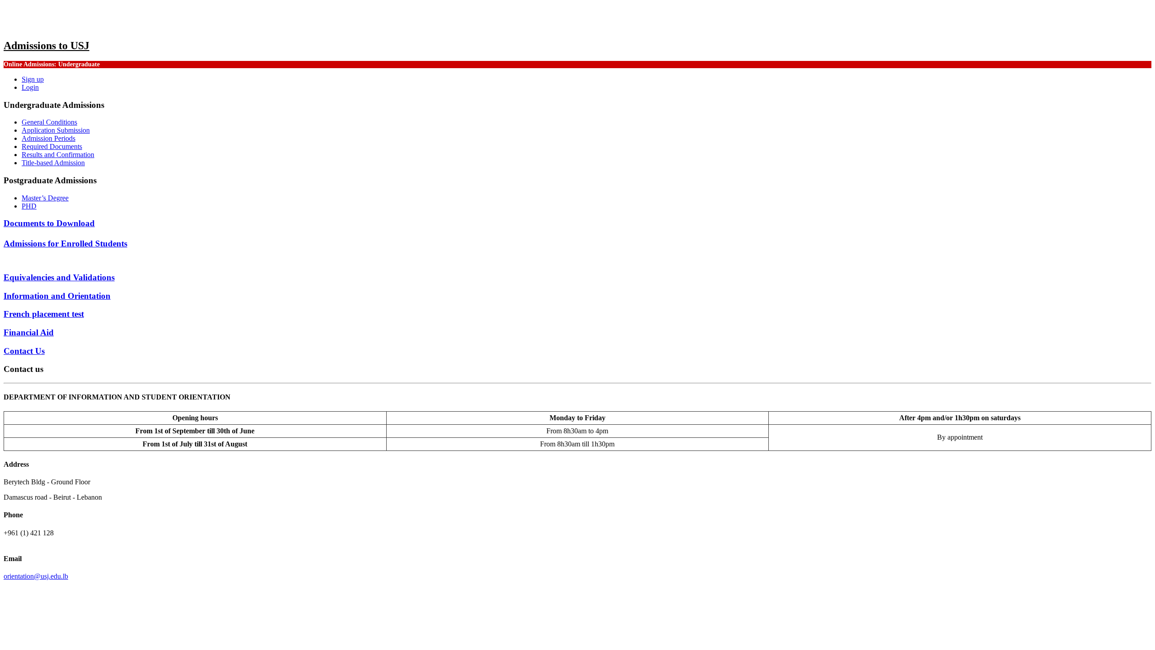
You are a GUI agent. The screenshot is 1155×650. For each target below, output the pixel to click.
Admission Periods (48, 138)
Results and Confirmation (58, 154)
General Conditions (49, 122)
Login (30, 87)
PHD (29, 206)
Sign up (33, 79)
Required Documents (52, 146)
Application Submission (56, 130)
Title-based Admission (53, 163)
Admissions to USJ (46, 45)
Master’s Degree (45, 198)
